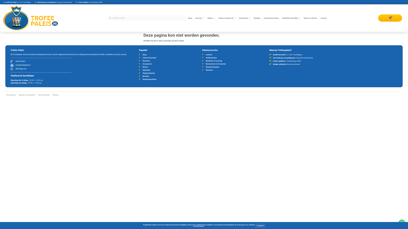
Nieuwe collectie (310, 18)
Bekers (210, 18)
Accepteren (260, 225)
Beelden (257, 18)
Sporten (199, 18)
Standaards (243, 18)
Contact (324, 18)
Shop (190, 18)
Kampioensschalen (271, 18)
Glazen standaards (226, 18)
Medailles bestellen (290, 18)
